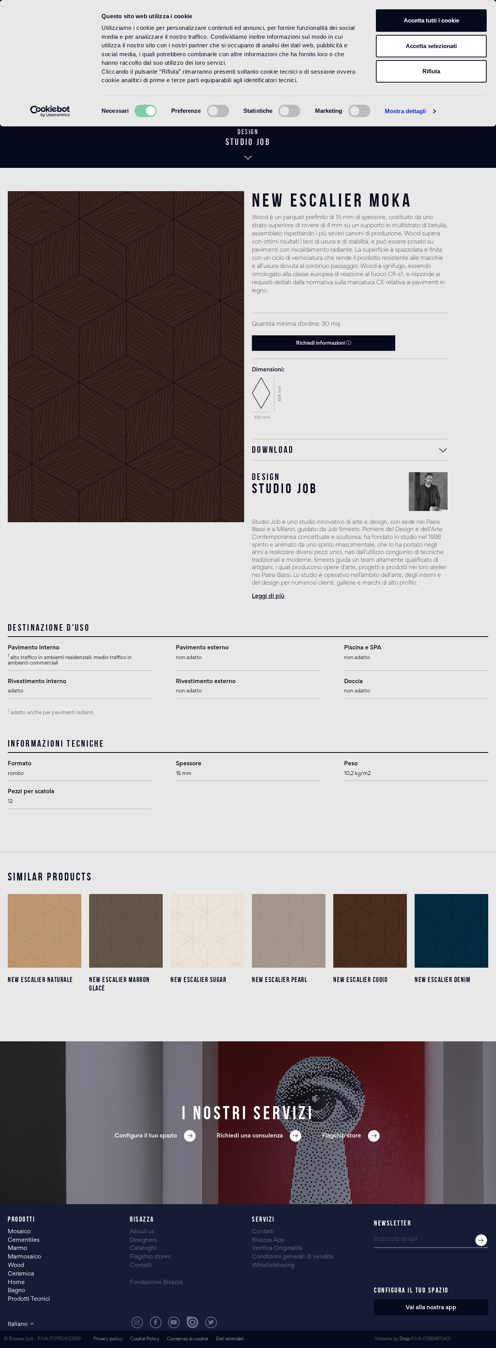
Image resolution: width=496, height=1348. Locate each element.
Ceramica (21, 1274)
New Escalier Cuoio (360, 980)
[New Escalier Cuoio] (370, 931)
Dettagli (45, 1010)
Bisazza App (268, 1240)
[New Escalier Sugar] (207, 931)
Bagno (16, 1290)
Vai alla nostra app (431, 1307)
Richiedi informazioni (321, 343)
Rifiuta (431, 71)
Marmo (17, 1248)
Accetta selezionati (431, 46)
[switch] (218, 111)
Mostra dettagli (405, 111)
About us (142, 1231)
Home (16, 1282)
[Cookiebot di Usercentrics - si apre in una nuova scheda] (50, 111)
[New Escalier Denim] (451, 931)
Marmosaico (24, 1257)
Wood (16, 1265)
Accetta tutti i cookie (431, 20)
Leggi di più (268, 596)
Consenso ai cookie (187, 1339)
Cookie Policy (144, 1339)
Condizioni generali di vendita (292, 1257)
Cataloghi (143, 1248)
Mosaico (19, 1231)
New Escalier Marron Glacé (119, 984)
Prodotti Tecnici (29, 1299)
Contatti (141, 1265)
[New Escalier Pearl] (289, 931)
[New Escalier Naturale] (44, 931)
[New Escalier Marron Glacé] (126, 931)
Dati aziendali (230, 1339)
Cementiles (24, 1240)
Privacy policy (107, 1339)
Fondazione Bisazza (156, 1282)
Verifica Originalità (277, 1248)
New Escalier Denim (442, 980)
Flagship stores (150, 1257)
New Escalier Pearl (279, 980)
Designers (143, 1240)
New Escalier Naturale (40, 980)
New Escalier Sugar (198, 980)
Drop (405, 1339)
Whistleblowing (273, 1265)
